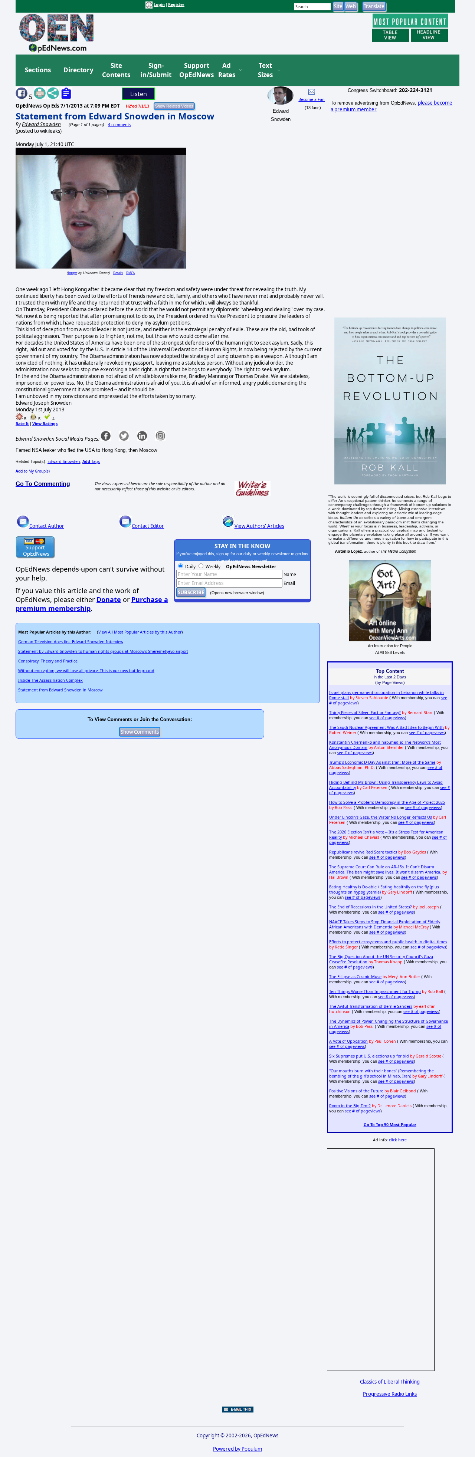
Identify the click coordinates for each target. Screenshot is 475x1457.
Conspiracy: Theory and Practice (48, 661)
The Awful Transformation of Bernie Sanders (370, 1006)
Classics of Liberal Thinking (390, 1381)
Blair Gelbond (403, 1090)
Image (72, 272)
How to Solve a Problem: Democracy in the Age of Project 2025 (387, 802)
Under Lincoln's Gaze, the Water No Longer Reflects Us (380, 817)
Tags (91, 461)
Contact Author (46, 526)
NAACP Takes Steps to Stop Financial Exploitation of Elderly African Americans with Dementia (384, 924)
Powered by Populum (237, 1449)
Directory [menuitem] (77, 70)
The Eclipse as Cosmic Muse (355, 976)
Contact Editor (148, 526)
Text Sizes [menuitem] (265, 70)
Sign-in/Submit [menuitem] (155, 70)
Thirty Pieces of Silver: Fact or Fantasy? (365, 712)
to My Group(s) (33, 471)
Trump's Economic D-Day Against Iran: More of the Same (382, 762)
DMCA (130, 273)
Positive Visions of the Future (356, 1090)
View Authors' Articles (259, 526)
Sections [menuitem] (38, 70)
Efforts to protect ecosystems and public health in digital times (388, 941)
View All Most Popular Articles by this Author (139, 632)
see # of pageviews (387, 717)
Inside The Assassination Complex (50, 680)
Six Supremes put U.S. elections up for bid (369, 1056)
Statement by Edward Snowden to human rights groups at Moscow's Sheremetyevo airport (103, 651)
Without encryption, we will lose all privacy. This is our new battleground (86, 670)
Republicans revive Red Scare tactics (363, 852)
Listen (138, 94)
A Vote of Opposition (348, 1041)
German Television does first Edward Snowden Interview (70, 641)
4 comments (119, 124)
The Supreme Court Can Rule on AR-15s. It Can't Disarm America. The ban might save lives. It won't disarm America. (385, 869)
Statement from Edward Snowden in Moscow (115, 116)
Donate (108, 599)
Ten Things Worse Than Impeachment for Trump (375, 991)
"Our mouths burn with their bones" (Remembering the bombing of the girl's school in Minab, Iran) (381, 1073)
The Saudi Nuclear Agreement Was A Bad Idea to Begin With (386, 727)
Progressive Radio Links (390, 1394)
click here (398, 1139)
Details (118, 273)
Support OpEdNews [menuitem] (193, 70)
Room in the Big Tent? (350, 1105)
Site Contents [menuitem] (116, 70)
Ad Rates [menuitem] (226, 70)
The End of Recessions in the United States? (370, 907)
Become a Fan (311, 99)
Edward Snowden (64, 461)
